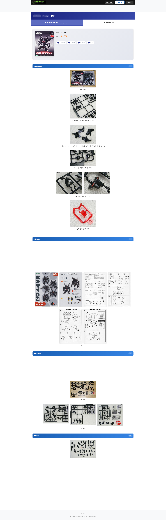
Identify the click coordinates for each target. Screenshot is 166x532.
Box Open (61, 42)
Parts (91, 42)
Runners (82, 42)
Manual (72, 42)
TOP (130, 66)
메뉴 (129, 2)
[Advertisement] (83, 8)
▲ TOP (83, 513)
